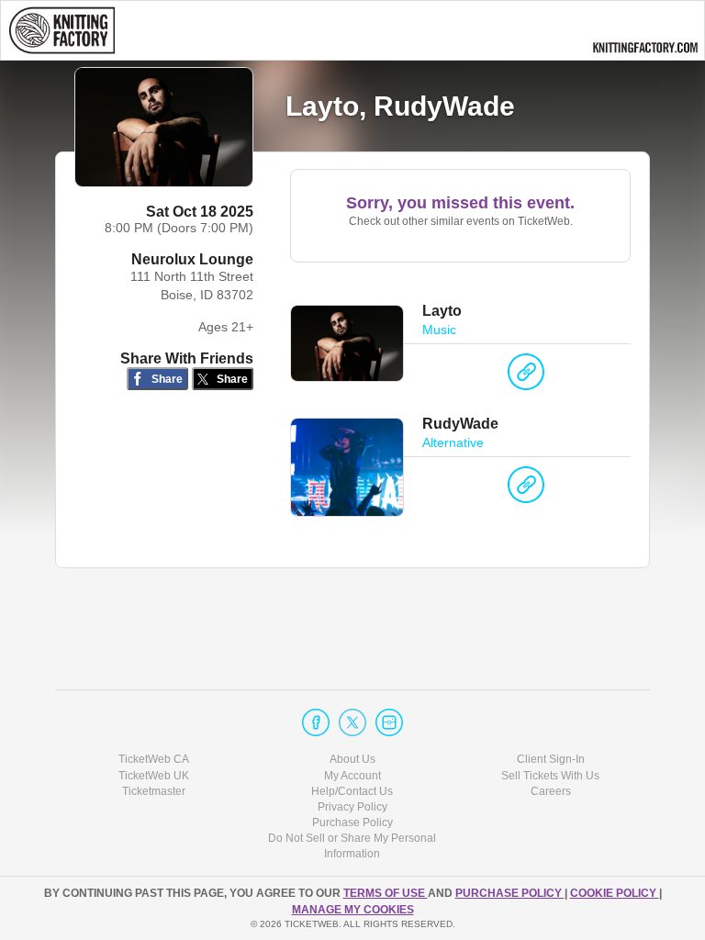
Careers (551, 791)
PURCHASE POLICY (510, 893)
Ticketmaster (153, 791)
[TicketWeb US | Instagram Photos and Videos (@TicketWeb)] (389, 722)
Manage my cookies (353, 909)
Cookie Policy (614, 893)
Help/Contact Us (352, 791)
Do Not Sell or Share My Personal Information (352, 846)
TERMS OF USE (385, 893)
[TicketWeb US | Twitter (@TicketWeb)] (352, 722)
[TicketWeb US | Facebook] (316, 722)
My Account (352, 775)
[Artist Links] (526, 376)
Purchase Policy (352, 822)
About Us (352, 759)
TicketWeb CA (153, 759)
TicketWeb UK (153, 775)
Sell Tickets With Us (550, 775)
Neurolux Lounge (192, 259)
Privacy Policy (352, 806)
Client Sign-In (551, 759)
